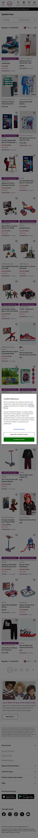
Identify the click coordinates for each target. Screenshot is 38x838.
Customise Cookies (19, 429)
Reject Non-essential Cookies (19, 434)
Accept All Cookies (19, 439)
